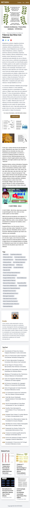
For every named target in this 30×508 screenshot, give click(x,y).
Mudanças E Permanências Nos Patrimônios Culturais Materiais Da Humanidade (16, 375)
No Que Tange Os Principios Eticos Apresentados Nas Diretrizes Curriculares (15, 365)
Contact (19, 2)
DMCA (27, 2)
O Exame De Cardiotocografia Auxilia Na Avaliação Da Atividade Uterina (15, 433)
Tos (23, 2)
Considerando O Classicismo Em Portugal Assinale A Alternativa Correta (16, 443)
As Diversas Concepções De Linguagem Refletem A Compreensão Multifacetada (15, 384)
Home (3, 33)
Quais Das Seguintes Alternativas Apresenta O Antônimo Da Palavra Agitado (16, 379)
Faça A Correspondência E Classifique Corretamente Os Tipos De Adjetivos (15, 404)
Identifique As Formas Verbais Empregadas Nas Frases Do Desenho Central (16, 424)
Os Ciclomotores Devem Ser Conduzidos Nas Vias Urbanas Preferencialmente (15, 393)
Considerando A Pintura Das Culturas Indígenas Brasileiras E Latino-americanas (15, 351)
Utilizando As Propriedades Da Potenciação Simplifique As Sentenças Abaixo (16, 370)
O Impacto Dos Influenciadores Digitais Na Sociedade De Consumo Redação (16, 420)
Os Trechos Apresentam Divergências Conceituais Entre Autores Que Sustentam (15, 361)
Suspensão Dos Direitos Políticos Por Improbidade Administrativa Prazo (15, 429)
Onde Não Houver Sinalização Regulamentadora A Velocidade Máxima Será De (15, 399)
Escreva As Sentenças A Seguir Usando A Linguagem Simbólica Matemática (16, 438)
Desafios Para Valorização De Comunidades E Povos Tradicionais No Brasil (15, 409)
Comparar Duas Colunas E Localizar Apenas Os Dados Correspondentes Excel (16, 415)
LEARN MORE (15, 116)
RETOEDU (5, 2)
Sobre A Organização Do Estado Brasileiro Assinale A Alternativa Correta (15, 388)
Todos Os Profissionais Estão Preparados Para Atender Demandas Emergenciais (15, 356)
